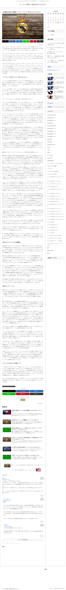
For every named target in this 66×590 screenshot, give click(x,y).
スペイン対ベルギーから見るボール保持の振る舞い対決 (55, 44)
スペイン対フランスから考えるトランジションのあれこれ (55, 48)
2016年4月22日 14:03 (7, 526)
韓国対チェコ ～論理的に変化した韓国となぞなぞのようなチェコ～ (55, 57)
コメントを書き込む (23, 539)
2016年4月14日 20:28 (5, 479)
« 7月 (48, 27)
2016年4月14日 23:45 (6, 500)
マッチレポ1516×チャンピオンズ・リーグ (9, 386)
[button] (40, 41)
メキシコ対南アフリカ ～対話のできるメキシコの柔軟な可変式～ (55, 61)
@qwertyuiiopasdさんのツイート (54, 69)
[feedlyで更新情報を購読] (22, 400)
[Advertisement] (10, 555)
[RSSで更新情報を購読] (24, 400)
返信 (42, 495)
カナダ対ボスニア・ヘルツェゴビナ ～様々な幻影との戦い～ (55, 52)
